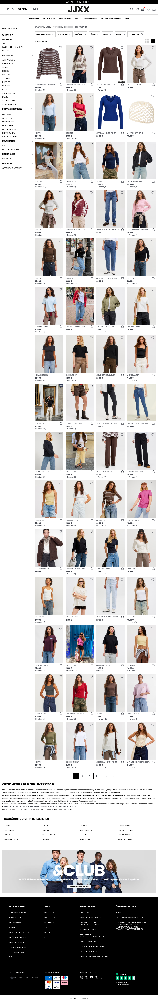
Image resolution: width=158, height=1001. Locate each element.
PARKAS (7, 835)
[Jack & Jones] (79, 12)
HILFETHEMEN (88, 906)
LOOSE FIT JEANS (125, 830)
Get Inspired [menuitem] (49, 18)
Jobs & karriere (16, 918)
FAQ (10, 957)
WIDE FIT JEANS (125, 839)
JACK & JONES (17, 906)
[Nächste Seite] (113, 776)
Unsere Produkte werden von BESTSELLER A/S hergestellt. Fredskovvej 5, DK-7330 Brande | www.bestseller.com (131, 926)
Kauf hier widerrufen (90, 918)
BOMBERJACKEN (125, 826)
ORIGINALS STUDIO (12, 839)
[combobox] (45, 34)
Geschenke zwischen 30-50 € (16, 806)
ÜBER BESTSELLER (126, 906)
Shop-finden (15, 923)
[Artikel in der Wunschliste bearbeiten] (60, 47)
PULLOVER (46, 839)
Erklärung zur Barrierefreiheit (96, 956)
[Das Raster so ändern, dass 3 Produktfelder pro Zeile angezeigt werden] (147, 41)
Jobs (118, 913)
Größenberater (17, 937)
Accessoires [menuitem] (90, 18)
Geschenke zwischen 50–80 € (42, 806)
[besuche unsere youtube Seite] (91, 978)
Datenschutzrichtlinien (92, 947)
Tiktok (47, 927)
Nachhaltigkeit (16, 942)
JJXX (48, 27)
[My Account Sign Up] (79, 871)
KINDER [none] (35, 9)
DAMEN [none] (22, 9)
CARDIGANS (85, 839)
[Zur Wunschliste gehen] (148, 10)
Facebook (49, 923)
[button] (135, 34)
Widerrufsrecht (88, 942)
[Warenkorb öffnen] (154, 9)
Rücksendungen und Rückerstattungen (90, 924)
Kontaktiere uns (88, 930)
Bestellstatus (87, 913)
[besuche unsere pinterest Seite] (96, 978)
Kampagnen (57, 27)
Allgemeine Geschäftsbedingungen (92, 936)
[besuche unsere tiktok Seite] (101, 978)
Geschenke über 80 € (67, 806)
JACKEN (83, 826)
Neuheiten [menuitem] (34, 18)
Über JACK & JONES (17, 913)
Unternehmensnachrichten (130, 918)
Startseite (39, 27)
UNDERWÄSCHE (125, 835)
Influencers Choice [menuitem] (111, 18)
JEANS (7, 826)
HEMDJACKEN (10, 830)
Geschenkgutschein (19, 932)
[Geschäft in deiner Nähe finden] (137, 10)
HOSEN (45, 826)
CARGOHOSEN (48, 835)
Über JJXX (49, 913)
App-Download (16, 952)
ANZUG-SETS (86, 830)
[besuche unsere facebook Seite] (81, 978)
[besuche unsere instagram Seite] (86, 978)
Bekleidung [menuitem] (65, 18)
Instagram (49, 918)
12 (105, 776)
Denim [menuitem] (77, 18)
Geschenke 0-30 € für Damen (75, 27)
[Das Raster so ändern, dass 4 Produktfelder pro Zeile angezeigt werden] (153, 41)
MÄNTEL (45, 830)
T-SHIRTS (84, 835)
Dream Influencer (18, 947)
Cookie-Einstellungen (79, 998)
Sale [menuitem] (127, 18)
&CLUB (12, 927)
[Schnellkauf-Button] (61, 84)
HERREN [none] (9, 9)
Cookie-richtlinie (89, 951)
